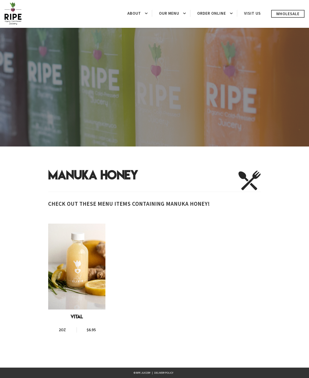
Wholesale (287, 13)
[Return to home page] (13, 13)
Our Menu (169, 13)
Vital (77, 317)
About (134, 13)
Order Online (211, 13)
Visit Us (252, 13)
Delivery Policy (163, 372)
